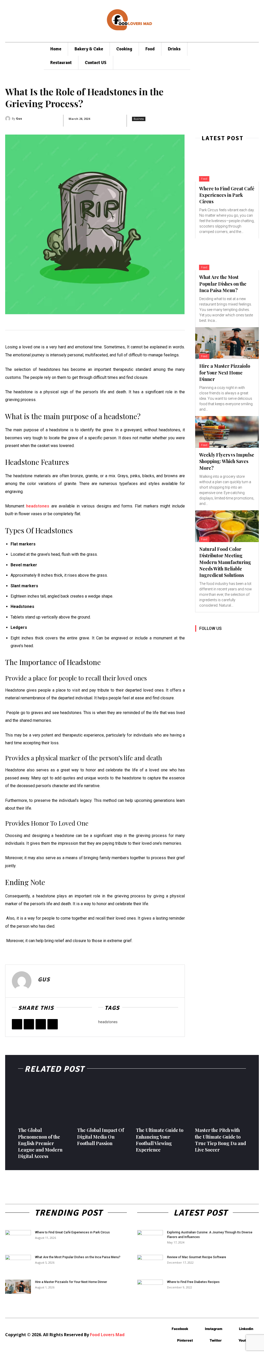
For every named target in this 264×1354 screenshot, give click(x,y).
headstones (108, 1022)
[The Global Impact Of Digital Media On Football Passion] (102, 1101)
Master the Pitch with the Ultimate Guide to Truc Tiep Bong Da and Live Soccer (220, 1140)
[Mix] (52, 1024)
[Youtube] (199, 651)
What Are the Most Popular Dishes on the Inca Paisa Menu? (222, 283)
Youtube (245, 1340)
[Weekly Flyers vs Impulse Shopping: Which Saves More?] (227, 432)
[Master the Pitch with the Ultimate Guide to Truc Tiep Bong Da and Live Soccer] (220, 1101)
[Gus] (8, 118)
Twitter (216, 1340)
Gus (19, 118)
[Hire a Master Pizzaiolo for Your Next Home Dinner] (227, 343)
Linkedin (246, 1329)
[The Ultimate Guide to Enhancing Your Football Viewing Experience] (161, 1101)
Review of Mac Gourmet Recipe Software (196, 1257)
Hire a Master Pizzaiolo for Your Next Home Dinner (224, 372)
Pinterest (185, 1340)
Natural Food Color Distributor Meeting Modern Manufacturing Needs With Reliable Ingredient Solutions (225, 562)
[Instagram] (211, 639)
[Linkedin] (222, 639)
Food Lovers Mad (107, 1334)
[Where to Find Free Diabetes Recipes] (150, 1289)
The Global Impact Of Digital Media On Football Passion (100, 1136)
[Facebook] (17, 1024)
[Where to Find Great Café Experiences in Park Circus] (227, 165)
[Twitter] (29, 1024)
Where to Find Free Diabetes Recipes (193, 1282)
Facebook (180, 1329)
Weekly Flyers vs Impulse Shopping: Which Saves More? (226, 461)
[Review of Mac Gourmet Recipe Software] (150, 1264)
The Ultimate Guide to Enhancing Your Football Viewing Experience (159, 1140)
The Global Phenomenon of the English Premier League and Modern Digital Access (40, 1143)
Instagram (213, 1329)
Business (139, 119)
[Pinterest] (41, 1024)
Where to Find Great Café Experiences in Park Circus (226, 195)
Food (204, 179)
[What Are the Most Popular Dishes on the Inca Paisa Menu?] (227, 254)
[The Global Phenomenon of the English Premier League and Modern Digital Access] (43, 1101)
